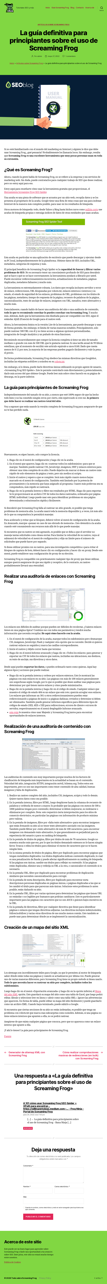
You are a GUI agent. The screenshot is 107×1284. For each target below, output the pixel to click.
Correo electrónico (62, 1187)
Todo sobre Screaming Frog (24, 1278)
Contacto (80, 8)
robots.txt (59, 361)
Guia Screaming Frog (60, 8)
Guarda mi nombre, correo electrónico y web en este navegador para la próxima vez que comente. (54, 1209)
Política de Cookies (12, 1262)
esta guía (13, 712)
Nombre (27, 1187)
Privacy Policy (45, 1278)
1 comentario (71, 56)
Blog (72, 8)
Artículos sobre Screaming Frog (53, 25)
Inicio (48, 8)
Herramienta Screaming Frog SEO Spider (25, 192)
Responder (28, 1128)
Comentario (28, 1166)
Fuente (7, 1036)
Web (25, 1197)
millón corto (91, 209)
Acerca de (89, 8)
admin (39, 56)
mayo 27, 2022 (53, 56)
